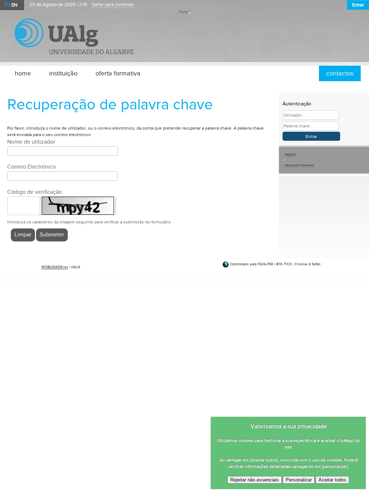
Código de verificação (34, 192)
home (23, 73)
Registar (291, 155)
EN (14, 5)
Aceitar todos (332, 480)
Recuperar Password (299, 165)
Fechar (185, 12)
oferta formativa (118, 73)
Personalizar (299, 480)
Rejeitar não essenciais (254, 480)
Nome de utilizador (31, 142)
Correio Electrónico (31, 166)
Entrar (358, 5)
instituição (63, 73)
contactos (340, 73)
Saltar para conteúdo (113, 5)
